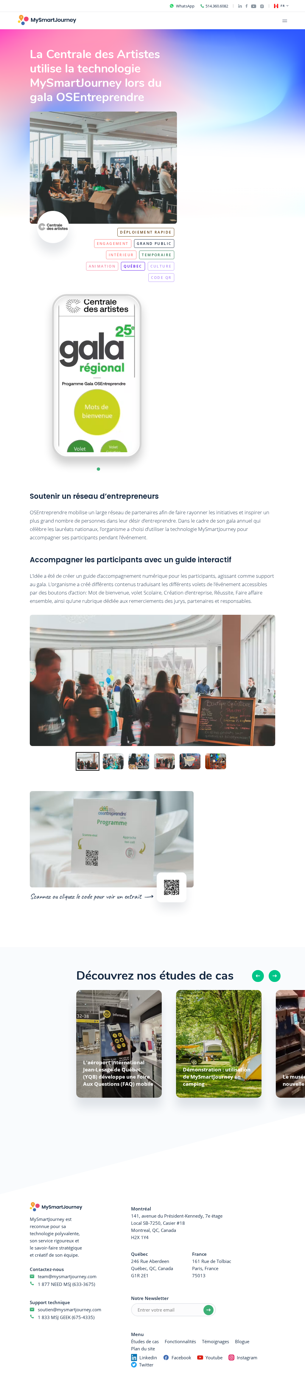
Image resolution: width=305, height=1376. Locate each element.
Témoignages (215, 1341)
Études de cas (145, 1341)
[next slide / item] (153, 376)
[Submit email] (208, 1310)
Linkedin (148, 1357)
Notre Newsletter (150, 1298)
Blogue (242, 1341)
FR (283, 6)
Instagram (247, 1357)
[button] (98, 469)
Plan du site (143, 1349)
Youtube (214, 1357)
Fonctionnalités (180, 1341)
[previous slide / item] (40, 376)
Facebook (181, 1357)
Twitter (146, 1365)
